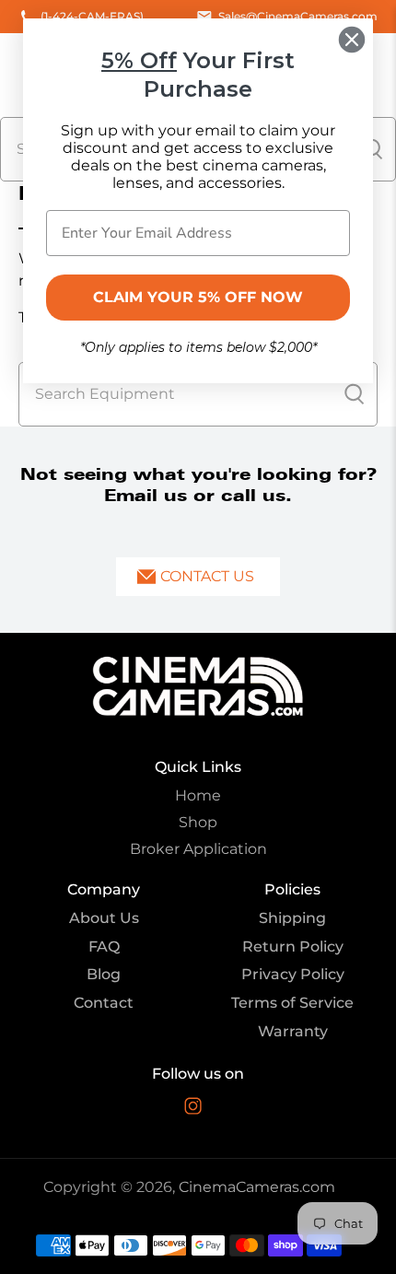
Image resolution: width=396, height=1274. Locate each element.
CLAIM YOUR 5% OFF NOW (198, 297)
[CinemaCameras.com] (198, 686)
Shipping (292, 918)
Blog (104, 974)
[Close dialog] (352, 39)
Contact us (207, 576)
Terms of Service (292, 1002)
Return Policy (293, 946)
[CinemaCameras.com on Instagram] (193, 1109)
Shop (198, 822)
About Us (104, 918)
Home (198, 795)
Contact (104, 1002)
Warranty (293, 1031)
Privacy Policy (292, 974)
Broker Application (198, 849)
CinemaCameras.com (257, 1187)
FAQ (104, 946)
